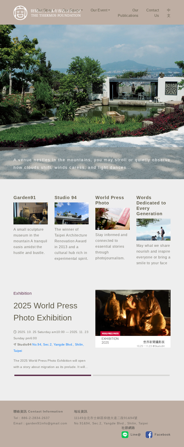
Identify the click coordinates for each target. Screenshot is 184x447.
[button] (52, 375)
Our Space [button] (71, 10)
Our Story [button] (44, 10)
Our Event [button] (99, 10)
